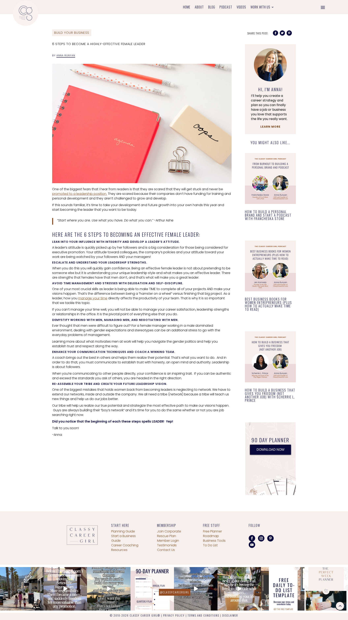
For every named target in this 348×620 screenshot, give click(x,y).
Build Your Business (71, 32)
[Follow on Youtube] (252, 544)
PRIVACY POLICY (174, 615)
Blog (211, 7)
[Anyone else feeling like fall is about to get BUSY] (152, 589)
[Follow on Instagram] (261, 538)
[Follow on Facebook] (252, 538)
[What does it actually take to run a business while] (22, 589)
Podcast (226, 7)
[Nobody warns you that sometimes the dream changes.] (108, 589)
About (199, 7)
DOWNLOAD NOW (270, 449)
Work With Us (260, 7)
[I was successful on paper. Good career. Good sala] (196, 589)
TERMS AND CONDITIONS (203, 615)
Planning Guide (123, 531)
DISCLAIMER (230, 615)
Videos (241, 7)
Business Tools (214, 540)
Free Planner (212, 531)
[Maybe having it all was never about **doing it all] (239, 589)
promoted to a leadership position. (79, 193)
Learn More (270, 127)
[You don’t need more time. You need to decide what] (326, 589)
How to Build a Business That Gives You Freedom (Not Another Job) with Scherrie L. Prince (270, 395)
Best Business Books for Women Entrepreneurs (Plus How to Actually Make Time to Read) (268, 304)
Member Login (168, 540)
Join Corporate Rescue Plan (169, 533)
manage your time (92, 298)
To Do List (210, 545)
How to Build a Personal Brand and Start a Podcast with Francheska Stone (268, 215)
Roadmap (211, 536)
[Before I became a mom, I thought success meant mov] (65, 589)
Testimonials (167, 545)
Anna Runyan (65, 55)
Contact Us (166, 550)
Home (186, 7)
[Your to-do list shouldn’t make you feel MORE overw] (282, 589)
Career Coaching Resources (124, 547)
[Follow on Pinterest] (270, 538)
